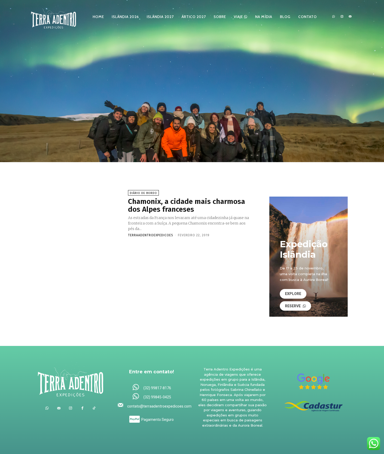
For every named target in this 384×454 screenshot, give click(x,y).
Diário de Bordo (143, 193)
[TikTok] (94, 408)
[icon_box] (151, 388)
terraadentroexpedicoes (150, 235)
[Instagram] (342, 17)
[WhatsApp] (333, 17)
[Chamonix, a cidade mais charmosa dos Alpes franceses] (79, 213)
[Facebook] (82, 408)
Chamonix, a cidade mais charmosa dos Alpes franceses (186, 205)
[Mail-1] (350, 17)
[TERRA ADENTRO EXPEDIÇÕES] (53, 16)
